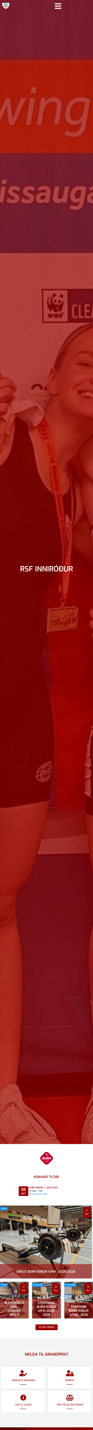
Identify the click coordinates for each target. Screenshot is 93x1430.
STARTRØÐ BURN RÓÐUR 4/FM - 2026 (79, 1311)
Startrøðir (70, 1285)
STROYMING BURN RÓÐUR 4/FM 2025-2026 (46, 1309)
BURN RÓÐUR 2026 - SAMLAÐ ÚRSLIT (14, 1309)
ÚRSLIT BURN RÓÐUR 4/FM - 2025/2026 (46, 1272)
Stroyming (38, 1285)
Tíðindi (4, 1208)
